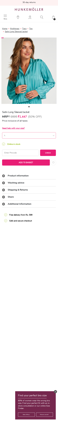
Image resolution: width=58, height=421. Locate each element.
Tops (24, 28)
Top (31, 28)
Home (4, 28)
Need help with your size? (13, 128)
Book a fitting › (26, 414)
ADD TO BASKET (26, 162)
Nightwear (15, 28)
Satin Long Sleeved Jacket (16, 31)
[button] (55, 391)
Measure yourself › (44, 414)
